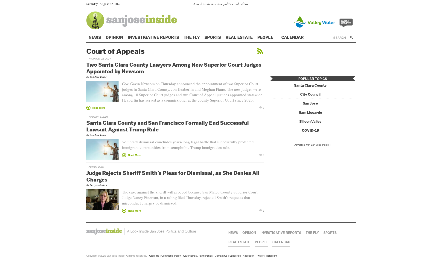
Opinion (114, 37)
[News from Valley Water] (324, 21)
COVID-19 (310, 130)
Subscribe (235, 255)
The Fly (192, 37)
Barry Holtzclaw (98, 185)
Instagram (271, 255)
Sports (212, 37)
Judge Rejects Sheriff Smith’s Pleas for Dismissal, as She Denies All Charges (172, 176)
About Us (154, 255)
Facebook (248, 255)
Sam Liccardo (310, 112)
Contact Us (221, 255)
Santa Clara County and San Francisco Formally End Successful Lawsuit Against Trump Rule (167, 126)
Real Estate (239, 37)
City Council (310, 94)
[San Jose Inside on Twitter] (340, 4)
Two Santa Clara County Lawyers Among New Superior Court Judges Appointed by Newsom (174, 68)
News (95, 37)
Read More (98, 107)
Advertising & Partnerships (198, 255)
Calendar (293, 37)
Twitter (260, 255)
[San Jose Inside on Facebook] (346, 4)
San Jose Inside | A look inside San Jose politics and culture (141, 231)
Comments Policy (171, 255)
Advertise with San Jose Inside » (312, 144)
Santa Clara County (310, 85)
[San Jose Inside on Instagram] (353, 4)
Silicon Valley (310, 121)
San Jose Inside (98, 77)
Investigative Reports (153, 37)
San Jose (310, 103)
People (265, 37)
